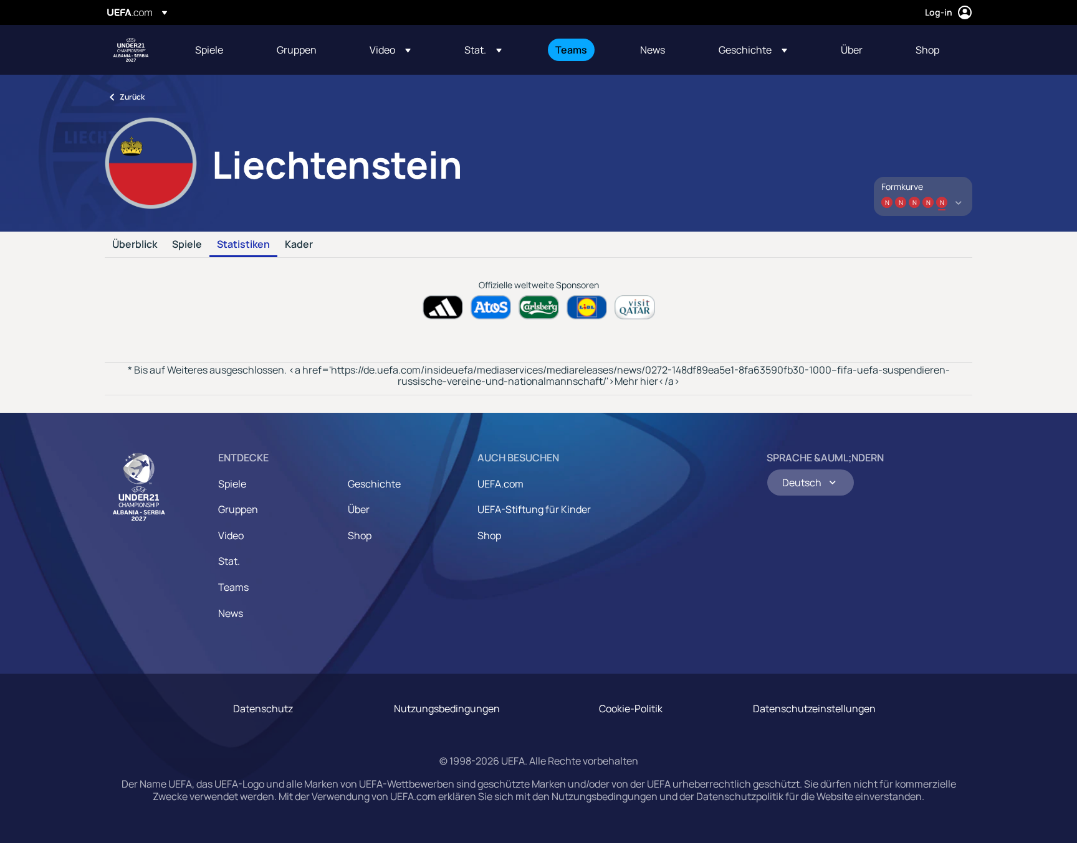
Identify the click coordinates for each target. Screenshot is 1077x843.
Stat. (229, 561)
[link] (209, 50)
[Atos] (491, 307)
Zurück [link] (132, 97)
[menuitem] (220, 50)
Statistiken (243, 244)
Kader (299, 244)
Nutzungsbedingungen (447, 708)
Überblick (134, 244)
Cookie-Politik (631, 708)
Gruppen (238, 509)
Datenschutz (263, 708)
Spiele (187, 244)
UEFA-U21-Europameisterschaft (131, 50)
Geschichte (374, 484)
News (230, 613)
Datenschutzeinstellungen (814, 708)
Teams (233, 587)
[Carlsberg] (539, 307)
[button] (390, 50)
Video (231, 535)
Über (359, 509)
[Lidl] (587, 307)
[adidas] (443, 307)
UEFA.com (500, 484)
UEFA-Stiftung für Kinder (534, 509)
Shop (359, 535)
